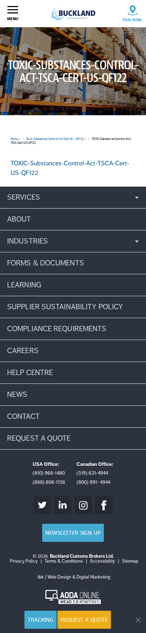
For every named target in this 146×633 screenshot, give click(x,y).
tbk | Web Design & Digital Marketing (74, 577)
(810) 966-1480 (49, 473)
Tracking (41, 619)
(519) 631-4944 (92, 473)
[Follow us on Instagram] (83, 505)
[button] (73, 197)
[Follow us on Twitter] (42, 505)
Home (14, 138)
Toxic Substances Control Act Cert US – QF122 (54, 138)
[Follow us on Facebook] (104, 505)
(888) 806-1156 (49, 482)
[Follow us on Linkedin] (63, 505)
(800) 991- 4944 (93, 482)
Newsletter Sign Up (72, 533)
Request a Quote (84, 619)
